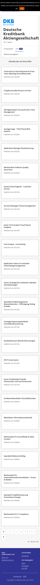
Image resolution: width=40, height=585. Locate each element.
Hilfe (23, 563)
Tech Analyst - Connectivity (15, 244)
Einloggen (25, 566)
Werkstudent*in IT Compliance (16, 514)
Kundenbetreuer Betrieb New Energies (19, 341)
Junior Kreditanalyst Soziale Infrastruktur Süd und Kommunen (18, 380)
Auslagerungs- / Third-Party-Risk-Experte (17, 130)
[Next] (34, 531)
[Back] (8, 531)
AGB (24, 576)
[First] (4, 531)
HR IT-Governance (11, 360)
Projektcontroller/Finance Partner (17, 90)
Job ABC (24, 568)
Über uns (5, 557)
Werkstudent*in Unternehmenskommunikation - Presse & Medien (20, 477)
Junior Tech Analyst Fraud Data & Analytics (17, 226)
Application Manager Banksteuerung (19, 148)
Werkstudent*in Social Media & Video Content (19, 438)
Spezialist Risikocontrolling (14, 456)
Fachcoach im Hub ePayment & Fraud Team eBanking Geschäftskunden (19, 72)
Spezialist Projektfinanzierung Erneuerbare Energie (16, 496)
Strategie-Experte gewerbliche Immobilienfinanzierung (16, 322)
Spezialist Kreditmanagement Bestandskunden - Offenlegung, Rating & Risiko (19, 304)
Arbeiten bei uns (8, 560)
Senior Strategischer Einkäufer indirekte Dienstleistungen (20, 283)
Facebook (25, 556)
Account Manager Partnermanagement (20, 206)
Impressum (17, 576)
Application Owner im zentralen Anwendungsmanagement (17, 264)
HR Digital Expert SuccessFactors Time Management (19, 111)
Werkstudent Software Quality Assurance (16, 168)
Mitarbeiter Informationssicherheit (18, 417)
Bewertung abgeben (11, 54)
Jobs (19, 49)
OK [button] (22, 8)
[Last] (3, 537)
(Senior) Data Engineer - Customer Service (17, 187)
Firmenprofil (8, 49)
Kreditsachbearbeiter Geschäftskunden (20, 398)
